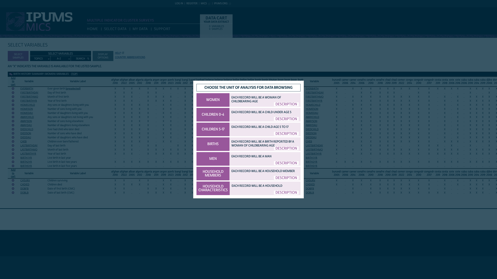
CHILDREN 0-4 (213, 114)
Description (286, 104)
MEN (213, 158)
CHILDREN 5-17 (213, 129)
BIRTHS (213, 144)
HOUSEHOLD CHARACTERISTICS (213, 188)
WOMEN (213, 99)
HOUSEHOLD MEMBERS (213, 173)
